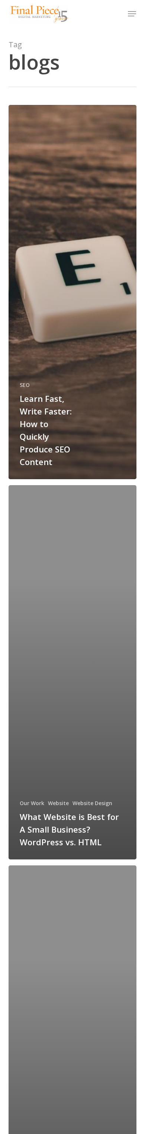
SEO (25, 384)
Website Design (92, 803)
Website (58, 803)
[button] (132, 13)
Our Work (32, 803)
